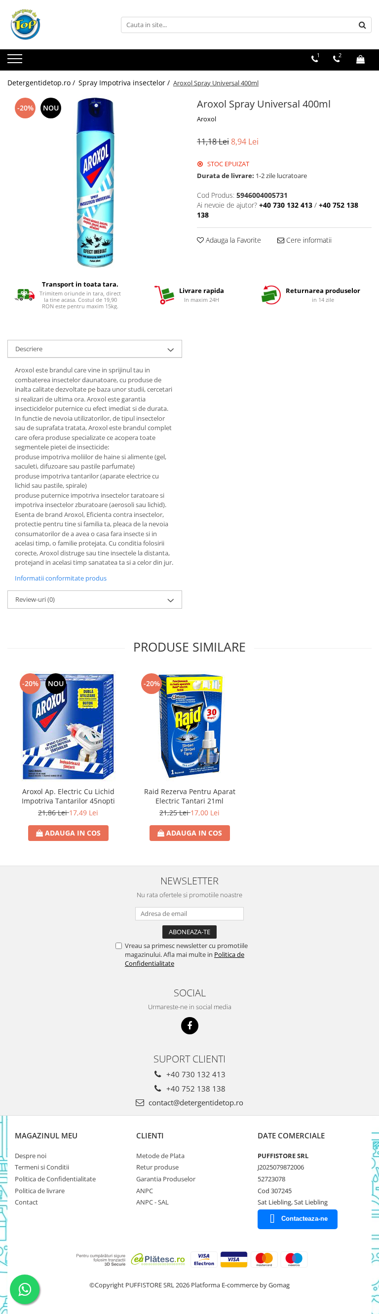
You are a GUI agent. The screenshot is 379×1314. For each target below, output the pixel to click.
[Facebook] (189, 1025)
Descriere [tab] (28, 348)
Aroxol (206, 118)
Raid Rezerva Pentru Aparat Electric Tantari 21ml (189, 796)
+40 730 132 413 (195, 1074)
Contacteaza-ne (304, 1218)
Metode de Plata (160, 1155)
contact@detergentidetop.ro (195, 1102)
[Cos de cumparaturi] (360, 59)
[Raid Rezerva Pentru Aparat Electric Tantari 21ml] (189, 726)
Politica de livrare (40, 1190)
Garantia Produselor (165, 1178)
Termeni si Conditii (42, 1167)
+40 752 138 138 (195, 1089)
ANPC (144, 1190)
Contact (26, 1202)
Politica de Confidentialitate (55, 1178)
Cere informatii (308, 240)
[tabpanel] (94, 182)
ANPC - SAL (152, 1202)
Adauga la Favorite (232, 240)
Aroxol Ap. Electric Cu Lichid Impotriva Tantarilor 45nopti (68, 796)
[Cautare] (363, 25)
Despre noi (30, 1155)
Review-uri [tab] (35, 599)
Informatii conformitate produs (61, 578)
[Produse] (16, 61)
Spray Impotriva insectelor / (125, 82)
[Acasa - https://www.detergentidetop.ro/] (56, 24)
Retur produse (157, 1167)
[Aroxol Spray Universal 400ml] (94, 182)
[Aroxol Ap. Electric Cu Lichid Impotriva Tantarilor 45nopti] (68, 726)
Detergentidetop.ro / (42, 82)
